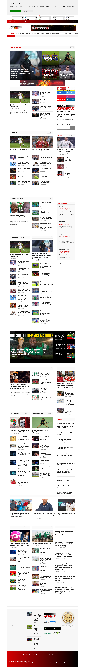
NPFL (33, 36)
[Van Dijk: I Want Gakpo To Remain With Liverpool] (42, 142)
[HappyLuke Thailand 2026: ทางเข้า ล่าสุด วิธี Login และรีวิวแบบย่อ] (20, 536)
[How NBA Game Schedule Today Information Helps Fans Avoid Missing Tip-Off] (20, 377)
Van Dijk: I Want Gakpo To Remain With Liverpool (40, 150)
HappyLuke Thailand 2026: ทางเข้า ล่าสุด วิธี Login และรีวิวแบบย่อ (19, 544)
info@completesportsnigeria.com (50, 621)
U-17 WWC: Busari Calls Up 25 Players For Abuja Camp (46, 218)
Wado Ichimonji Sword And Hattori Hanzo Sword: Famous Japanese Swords (65, 533)
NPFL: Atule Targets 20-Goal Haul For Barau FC (45, 296)
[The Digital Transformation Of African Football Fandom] (20, 422)
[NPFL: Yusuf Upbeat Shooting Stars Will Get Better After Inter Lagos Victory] (35, 312)
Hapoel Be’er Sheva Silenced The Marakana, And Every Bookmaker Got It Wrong (46, 381)
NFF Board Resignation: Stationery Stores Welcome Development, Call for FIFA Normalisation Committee (46, 226)
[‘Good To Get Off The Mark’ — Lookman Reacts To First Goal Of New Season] (13, 305)
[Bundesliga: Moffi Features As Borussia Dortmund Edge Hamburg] (13, 183)
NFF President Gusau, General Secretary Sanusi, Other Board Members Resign (65, 441)
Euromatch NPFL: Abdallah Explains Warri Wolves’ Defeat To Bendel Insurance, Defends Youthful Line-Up (51, 73)
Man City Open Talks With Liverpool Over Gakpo (69, 166)
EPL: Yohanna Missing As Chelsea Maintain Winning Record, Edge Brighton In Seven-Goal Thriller (23, 163)
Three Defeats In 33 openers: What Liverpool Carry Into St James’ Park (46, 390)
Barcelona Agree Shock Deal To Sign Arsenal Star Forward (70, 159)
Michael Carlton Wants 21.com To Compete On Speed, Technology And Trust (44, 515)
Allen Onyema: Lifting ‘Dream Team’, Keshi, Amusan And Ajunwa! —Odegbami (45, 550)
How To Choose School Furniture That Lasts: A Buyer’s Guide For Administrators (65, 555)
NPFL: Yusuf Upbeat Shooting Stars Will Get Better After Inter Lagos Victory (45, 312)
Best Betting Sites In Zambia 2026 (22, 580)
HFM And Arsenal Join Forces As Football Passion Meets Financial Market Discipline (24, 481)
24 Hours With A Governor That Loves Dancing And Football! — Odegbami (46, 576)
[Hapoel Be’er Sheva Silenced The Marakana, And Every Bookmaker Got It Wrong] (35, 381)
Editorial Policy (13, 627)
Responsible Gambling (14, 633)
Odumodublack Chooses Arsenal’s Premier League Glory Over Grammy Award (65, 385)
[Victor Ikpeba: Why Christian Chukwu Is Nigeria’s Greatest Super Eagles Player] (71, 336)
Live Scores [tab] (70, 263)
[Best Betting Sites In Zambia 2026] (13, 581)
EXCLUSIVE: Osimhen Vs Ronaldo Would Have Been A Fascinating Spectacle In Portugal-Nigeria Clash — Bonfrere (65, 425)
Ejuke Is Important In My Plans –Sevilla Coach (19, 105)
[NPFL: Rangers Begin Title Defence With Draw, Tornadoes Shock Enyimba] (35, 290)
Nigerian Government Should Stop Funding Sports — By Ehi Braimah (45, 373)
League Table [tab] (61, 263)
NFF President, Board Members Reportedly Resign (65, 448)
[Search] (75, 21)
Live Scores (11, 36)
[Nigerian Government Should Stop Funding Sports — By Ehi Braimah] (35, 373)
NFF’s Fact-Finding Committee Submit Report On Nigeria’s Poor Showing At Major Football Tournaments (65, 472)
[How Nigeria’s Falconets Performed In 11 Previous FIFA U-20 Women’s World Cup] (35, 204)
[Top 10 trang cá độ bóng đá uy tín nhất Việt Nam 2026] (13, 573)
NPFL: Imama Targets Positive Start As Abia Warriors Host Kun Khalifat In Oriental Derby (46, 304)
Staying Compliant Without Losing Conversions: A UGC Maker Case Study (24, 445)
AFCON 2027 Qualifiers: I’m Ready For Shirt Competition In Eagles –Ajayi (65, 455)
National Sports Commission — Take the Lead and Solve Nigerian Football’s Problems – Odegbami (45, 559)
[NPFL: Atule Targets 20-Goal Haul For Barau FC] (35, 297)
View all (72, 47)
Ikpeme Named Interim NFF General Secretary (66, 433)
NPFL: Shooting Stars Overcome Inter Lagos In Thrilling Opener (45, 320)
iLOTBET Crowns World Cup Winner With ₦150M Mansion (67, 514)
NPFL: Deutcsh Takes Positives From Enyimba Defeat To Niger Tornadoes (46, 283)
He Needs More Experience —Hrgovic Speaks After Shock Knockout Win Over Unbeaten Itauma (46, 445)
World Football (40, 33)
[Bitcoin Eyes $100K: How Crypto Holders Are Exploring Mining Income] (13, 438)
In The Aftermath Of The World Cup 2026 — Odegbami (45, 583)
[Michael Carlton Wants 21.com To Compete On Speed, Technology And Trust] (45, 505)
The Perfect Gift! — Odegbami (41, 544)
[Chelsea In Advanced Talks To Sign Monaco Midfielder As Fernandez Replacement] (66, 142)
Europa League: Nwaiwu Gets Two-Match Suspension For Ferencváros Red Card (66, 463)
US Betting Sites (72, 604)
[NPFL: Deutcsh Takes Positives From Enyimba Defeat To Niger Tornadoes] (35, 283)
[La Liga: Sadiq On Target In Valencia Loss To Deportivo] (35, 93)
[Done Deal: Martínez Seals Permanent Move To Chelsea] (35, 170)
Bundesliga (66, 36)
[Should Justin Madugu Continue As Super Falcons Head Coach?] (71, 355)
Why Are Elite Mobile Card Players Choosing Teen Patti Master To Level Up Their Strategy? (64, 590)
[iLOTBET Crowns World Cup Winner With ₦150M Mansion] (69, 505)
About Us (12, 613)
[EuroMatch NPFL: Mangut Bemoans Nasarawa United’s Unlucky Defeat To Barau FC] (35, 265)
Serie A (59, 36)
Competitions (55, 33)
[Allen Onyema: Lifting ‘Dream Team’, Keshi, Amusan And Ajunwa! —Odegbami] (35, 550)
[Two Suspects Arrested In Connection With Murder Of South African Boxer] (60, 410)
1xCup (27, 36)
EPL (48, 36)
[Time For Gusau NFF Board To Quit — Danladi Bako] (35, 397)
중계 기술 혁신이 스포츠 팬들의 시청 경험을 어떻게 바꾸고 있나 (24, 566)
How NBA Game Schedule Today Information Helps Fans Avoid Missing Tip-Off (19, 386)
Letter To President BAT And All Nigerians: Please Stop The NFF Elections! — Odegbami (46, 568)
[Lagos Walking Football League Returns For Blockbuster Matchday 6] (35, 474)
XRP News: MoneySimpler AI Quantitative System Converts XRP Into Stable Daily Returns (24, 473)
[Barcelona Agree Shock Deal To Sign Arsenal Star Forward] (60, 159)
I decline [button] (18, 11)
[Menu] (9, 33)
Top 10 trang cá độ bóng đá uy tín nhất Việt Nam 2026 (23, 573)
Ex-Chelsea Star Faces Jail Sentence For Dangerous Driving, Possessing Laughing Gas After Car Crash (70, 402)
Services (16, 21)
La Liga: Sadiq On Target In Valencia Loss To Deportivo (46, 93)
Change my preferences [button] (27, 11)
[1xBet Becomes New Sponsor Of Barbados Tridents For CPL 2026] (13, 552)
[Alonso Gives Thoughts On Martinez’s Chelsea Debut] (35, 157)
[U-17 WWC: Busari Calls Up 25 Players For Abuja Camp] (35, 219)
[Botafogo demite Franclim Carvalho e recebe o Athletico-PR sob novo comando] (13, 559)
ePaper (21, 21)
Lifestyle (45, 604)
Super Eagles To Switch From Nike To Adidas (45, 211)
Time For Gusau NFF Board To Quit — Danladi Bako (46, 396)
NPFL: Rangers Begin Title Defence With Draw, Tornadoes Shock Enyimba (46, 290)
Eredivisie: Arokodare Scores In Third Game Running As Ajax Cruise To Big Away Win (46, 115)
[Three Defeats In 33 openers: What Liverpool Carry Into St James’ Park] (35, 390)
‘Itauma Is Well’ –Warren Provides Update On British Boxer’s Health (46, 438)
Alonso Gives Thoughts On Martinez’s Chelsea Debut (46, 156)
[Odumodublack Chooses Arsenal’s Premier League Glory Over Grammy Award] (66, 376)
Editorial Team (13, 621)
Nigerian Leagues (30, 33)
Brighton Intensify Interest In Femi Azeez (46, 100)
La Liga (53, 36)
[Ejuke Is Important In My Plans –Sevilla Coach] (20, 97)
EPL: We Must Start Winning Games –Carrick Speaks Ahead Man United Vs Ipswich (24, 169)
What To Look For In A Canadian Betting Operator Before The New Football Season (23, 587)
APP (25, 21)
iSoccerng (53, 604)
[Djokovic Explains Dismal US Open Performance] (67, 58)
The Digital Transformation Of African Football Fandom (19, 431)
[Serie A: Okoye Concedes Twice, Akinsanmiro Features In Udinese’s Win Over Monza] (35, 176)
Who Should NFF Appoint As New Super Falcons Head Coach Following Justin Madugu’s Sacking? (28, 352)
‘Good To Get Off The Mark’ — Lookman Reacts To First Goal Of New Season (24, 305)
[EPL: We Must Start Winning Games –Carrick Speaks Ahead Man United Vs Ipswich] (13, 170)
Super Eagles (20, 36)
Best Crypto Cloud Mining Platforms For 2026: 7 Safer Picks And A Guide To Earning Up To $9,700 (24, 454)
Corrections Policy (13, 629)
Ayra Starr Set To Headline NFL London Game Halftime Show (69, 393)
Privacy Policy (12, 625)
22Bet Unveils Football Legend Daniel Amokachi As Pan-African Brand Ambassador (20, 515)
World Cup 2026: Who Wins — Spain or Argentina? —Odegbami (46, 590)
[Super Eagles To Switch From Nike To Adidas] (35, 212)
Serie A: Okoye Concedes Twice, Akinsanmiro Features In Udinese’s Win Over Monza (46, 175)
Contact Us (12, 615)
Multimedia (68, 33)
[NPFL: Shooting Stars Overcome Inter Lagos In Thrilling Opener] (35, 320)
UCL (43, 36)
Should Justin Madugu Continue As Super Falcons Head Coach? (60, 355)
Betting (10, 21)
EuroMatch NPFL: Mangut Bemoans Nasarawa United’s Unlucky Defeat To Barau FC (50, 59)
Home (12, 33)
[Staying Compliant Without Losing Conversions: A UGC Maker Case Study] (13, 445)
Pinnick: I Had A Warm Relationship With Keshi (17, 216)
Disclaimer (12, 623)
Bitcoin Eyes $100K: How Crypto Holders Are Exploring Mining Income (23, 438)
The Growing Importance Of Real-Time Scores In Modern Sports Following (64, 544)
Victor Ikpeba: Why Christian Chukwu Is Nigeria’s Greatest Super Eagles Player (59, 336)
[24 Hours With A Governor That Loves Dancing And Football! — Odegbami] (35, 576)
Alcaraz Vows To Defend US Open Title (45, 467)
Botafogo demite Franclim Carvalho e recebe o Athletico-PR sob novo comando (24, 559)
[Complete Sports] (15, 28)
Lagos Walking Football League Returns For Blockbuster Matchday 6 (45, 474)
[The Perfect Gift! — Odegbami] (42, 536)
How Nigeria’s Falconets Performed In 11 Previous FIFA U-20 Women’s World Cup (46, 204)
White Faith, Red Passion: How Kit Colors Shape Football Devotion (65, 578)
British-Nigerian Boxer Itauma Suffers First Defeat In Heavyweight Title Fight (45, 454)
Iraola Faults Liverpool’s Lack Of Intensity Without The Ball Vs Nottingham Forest (46, 182)
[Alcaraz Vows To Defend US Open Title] (35, 468)
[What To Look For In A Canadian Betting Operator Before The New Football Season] (13, 587)
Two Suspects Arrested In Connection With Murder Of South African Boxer (70, 410)
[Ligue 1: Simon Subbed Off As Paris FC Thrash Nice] (35, 108)
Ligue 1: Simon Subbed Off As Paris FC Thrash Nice (46, 107)
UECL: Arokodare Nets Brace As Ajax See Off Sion (65, 486)
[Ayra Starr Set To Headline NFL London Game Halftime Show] (60, 393)
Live (62, 33)
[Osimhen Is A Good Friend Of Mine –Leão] (13, 176)
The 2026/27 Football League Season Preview (60, 345)
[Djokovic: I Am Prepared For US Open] (35, 462)
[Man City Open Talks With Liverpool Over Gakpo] (60, 166)
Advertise (12, 617)
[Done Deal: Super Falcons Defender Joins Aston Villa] (13, 291)
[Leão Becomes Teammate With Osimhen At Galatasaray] (60, 173)
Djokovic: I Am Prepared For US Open (45, 461)
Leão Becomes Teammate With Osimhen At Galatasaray (68, 173)
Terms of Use (12, 619)
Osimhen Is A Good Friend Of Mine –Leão (23, 175)
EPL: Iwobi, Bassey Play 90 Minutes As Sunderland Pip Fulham (46, 163)
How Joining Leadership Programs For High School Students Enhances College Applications (64, 566)
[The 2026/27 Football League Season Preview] (71, 346)
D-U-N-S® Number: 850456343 (16, 635)
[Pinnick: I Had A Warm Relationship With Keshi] (20, 207)
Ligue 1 (74, 36)
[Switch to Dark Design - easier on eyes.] (73, 21)
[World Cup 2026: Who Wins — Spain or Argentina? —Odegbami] (35, 591)
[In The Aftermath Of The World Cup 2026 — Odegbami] (35, 583)
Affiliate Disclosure (14, 631)
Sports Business (62, 604)
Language (75, 33)
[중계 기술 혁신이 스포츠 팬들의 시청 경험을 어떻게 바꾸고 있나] (13, 567)
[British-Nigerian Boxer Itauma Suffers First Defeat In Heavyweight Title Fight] (35, 453)
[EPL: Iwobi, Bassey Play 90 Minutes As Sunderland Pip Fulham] (35, 164)
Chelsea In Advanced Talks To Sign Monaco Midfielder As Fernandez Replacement (66, 73)
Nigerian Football (19, 33)
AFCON (38, 36)
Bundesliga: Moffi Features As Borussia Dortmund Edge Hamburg (24, 182)
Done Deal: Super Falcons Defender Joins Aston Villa (24, 290)
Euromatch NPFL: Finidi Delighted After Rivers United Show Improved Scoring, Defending (22, 72)
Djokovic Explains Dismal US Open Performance (66, 60)
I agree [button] (12, 11)
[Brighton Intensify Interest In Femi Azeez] (35, 101)
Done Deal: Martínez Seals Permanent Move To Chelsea (46, 169)
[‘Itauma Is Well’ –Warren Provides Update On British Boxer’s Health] (35, 438)
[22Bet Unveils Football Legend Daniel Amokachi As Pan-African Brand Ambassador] (21, 505)
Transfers (48, 33)
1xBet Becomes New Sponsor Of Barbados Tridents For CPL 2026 (23, 551)
